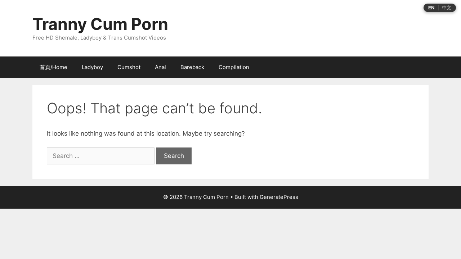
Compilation (234, 67)
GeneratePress (279, 197)
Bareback (192, 67)
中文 (446, 7)
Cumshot (128, 67)
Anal (160, 67)
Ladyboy (92, 67)
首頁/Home (53, 67)
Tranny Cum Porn (100, 24)
